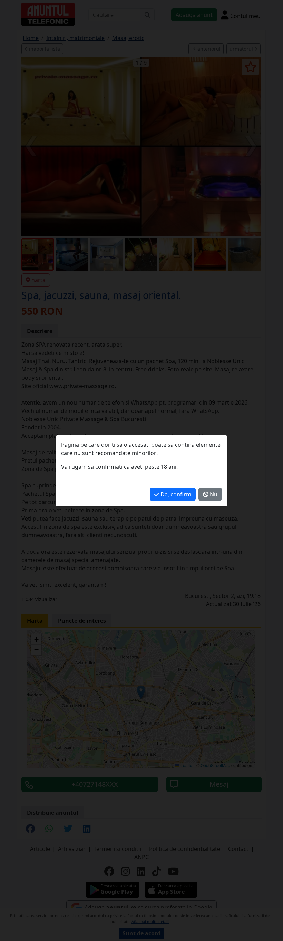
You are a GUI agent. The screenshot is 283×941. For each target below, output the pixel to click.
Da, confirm (175, 494)
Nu (212, 494)
